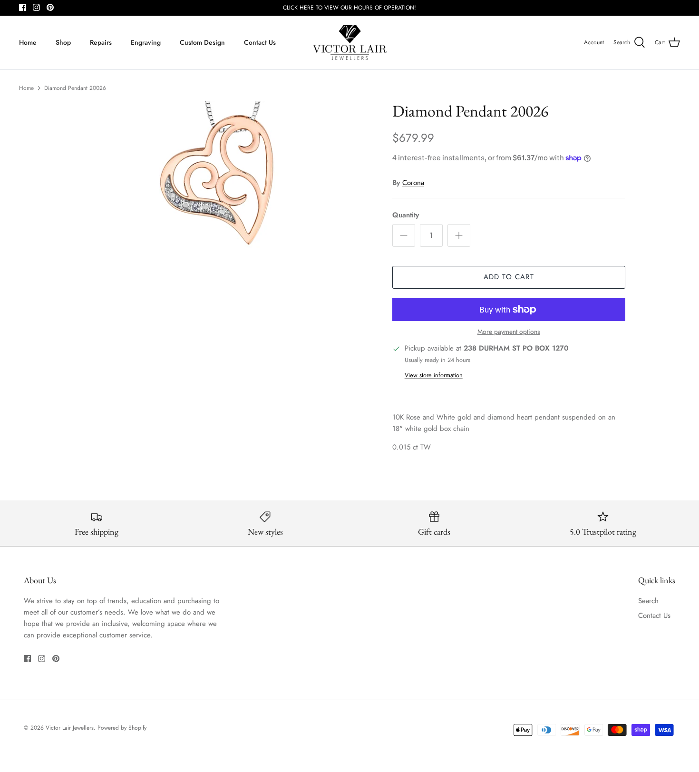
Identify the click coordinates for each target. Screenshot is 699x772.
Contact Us (260, 42)
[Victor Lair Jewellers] (350, 42)
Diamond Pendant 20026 (75, 88)
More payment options (508, 332)
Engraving (146, 42)
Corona (413, 182)
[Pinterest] (50, 7)
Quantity (405, 215)
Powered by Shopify (121, 727)
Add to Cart (509, 277)
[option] (222, 174)
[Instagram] (36, 7)
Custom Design (202, 42)
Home (28, 42)
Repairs (101, 42)
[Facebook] (22, 7)
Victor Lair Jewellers (70, 727)
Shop (63, 42)
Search (648, 601)
